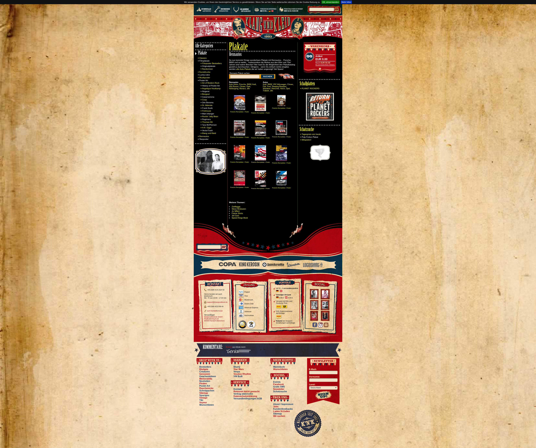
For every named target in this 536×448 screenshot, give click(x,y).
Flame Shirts (237, 213)
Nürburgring (233, 89)
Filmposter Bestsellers (212, 63)
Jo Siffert (236, 211)
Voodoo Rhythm (242, 374)
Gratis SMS (279, 387)
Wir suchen (279, 416)
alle (248, 89)
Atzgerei (205, 91)
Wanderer (266, 89)
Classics (203, 58)
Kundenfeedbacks (283, 409)
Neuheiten (204, 381)
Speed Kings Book (240, 218)
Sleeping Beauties (279, 86)
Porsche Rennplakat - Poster (239, 112)
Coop (204, 100)
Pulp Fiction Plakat (310, 137)
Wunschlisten (206, 405)
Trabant (266, 91)
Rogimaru (206, 119)
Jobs (275, 406)
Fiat (264, 86)
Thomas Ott (207, 122)
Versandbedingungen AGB (248, 398)
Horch (282, 89)
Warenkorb (279, 367)
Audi (254, 84)
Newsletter (278, 389)
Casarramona (208, 97)
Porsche (242, 84)
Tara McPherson (209, 125)
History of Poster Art (211, 86)
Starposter (204, 139)
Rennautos (204, 136)
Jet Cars (235, 215)
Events (277, 382)
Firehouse (206, 111)
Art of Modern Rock (210, 83)
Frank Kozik (207, 108)
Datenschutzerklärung (245, 396)
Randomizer (207, 69)
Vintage (203, 398)
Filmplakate (204, 61)
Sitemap (203, 393)
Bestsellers (205, 367)
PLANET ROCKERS (310, 88)
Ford (269, 86)
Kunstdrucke (204, 72)
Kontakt (238, 389)
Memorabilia (205, 379)
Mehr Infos (346, 2)
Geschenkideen (207, 376)
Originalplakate (208, 66)
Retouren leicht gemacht (246, 391)
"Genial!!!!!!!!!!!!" (238, 351)
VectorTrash (207, 130)
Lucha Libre (204, 75)
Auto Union (233, 84)
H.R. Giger (206, 128)
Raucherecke (206, 388)
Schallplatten (307, 84)
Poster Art (203, 80)
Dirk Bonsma (207, 102)
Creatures (204, 371)
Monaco (242, 89)
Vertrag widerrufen (243, 394)
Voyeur (203, 402)
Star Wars (239, 369)
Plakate (202, 53)
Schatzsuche (307, 129)
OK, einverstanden (330, 2)
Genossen (204, 374)
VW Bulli (238, 376)
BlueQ (237, 367)
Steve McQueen (239, 209)
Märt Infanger (208, 114)
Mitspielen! (306, 140)
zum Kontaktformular (215, 311)
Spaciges (204, 395)
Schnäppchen (206, 390)
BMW (249, 84)
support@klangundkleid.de (217, 302)
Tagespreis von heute (311, 134)
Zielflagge (236, 206)
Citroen (242, 86)
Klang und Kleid (209, 133)
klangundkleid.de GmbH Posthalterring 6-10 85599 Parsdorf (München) (214, 319)
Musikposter (204, 77)
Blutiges (203, 369)
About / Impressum (283, 404)
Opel (248, 86)
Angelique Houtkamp (211, 88)
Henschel (275, 89)
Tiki (201, 400)
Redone (229, 347)
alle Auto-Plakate (243, 69)
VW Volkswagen (279, 84)
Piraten (203, 383)
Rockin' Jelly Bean (210, 116)
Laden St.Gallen (281, 411)
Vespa (237, 371)
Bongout (206, 94)
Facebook (278, 384)
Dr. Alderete (207, 105)
